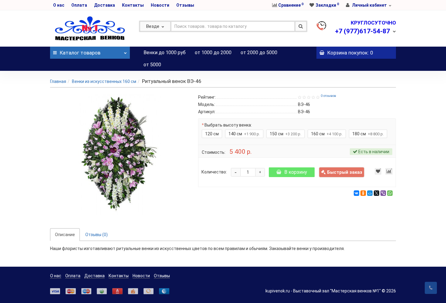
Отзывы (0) (96, 234)
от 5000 (152, 65)
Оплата (79, 5)
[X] (376, 193)
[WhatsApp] (390, 193)
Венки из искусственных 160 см (104, 81)
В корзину (295, 172)
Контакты (133, 5)
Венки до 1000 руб (165, 52)
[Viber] (383, 193)
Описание (65, 234)
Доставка (104, 5)
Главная (58, 81)
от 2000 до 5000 (259, 52)
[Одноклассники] (363, 193)
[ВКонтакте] (356, 193)
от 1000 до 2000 (213, 52)
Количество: (214, 172)
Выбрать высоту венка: (228, 125)
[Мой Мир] (370, 193)
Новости (160, 5)
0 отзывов (328, 96)
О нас (58, 5)
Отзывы (185, 5)
